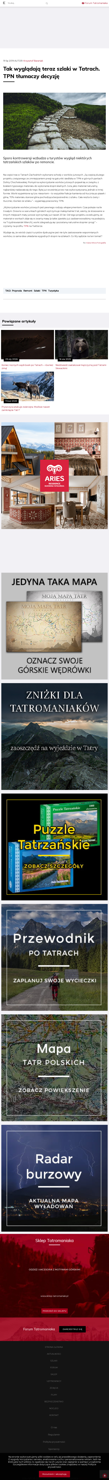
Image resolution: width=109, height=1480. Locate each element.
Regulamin (54, 1434)
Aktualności (54, 1354)
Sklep (54, 1374)
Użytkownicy (54, 1381)
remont (27, 290)
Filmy (54, 1395)
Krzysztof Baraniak (33, 61)
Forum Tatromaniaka (96, 3)
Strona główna (54, 1347)
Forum (54, 1367)
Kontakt (53, 1415)
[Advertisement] (54, 27)
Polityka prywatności (54, 1442)
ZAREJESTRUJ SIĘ (72, 1329)
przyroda (17, 290)
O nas (54, 1427)
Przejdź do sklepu (54, 1311)
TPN (26, 226)
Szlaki (53, 1361)
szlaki (37, 290)
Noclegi (53, 1408)
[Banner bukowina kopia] (54, 528)
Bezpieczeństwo (53, 1401)
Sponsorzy (54, 1449)
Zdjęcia (54, 1388)
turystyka (53, 290)
